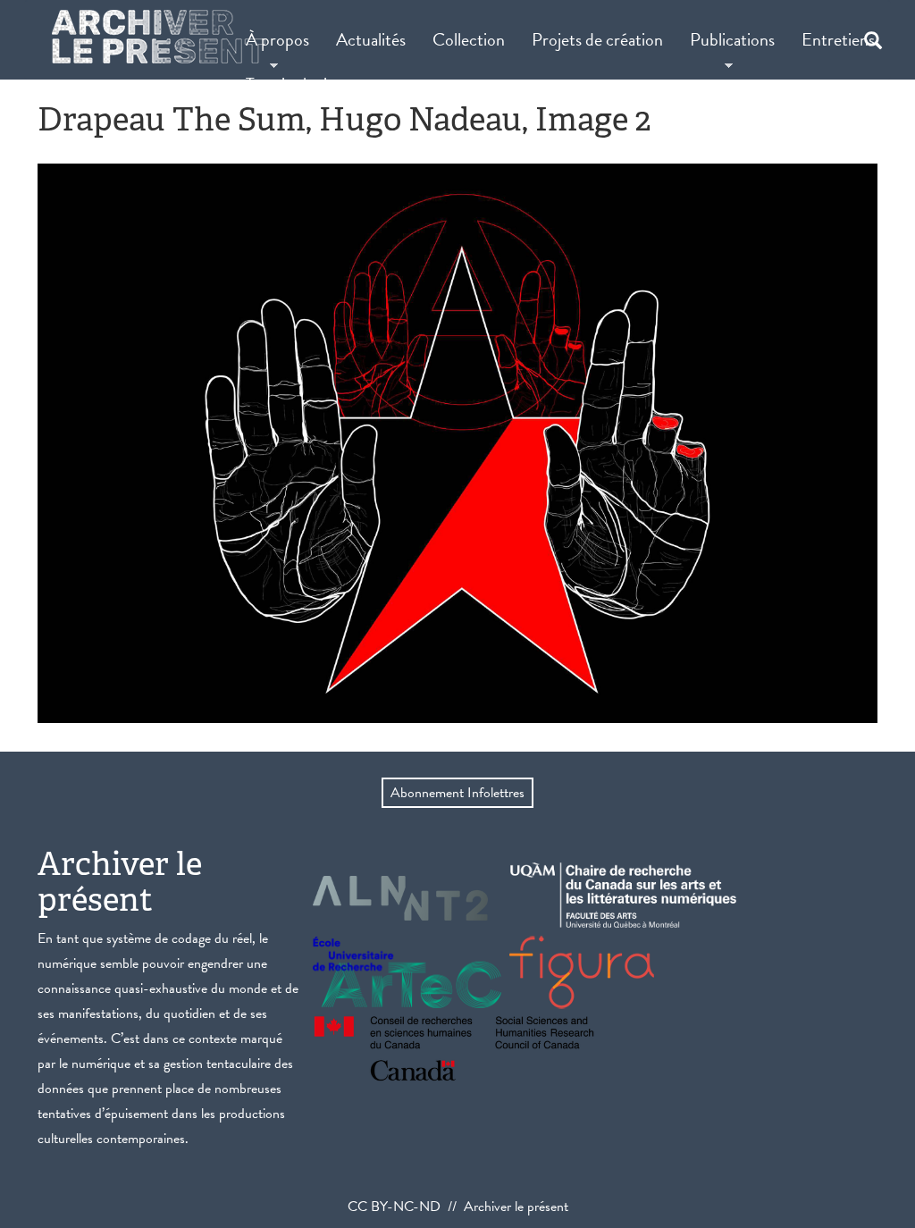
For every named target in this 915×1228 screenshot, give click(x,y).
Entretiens (838, 39)
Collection (468, 39)
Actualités (371, 39)
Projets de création (597, 39)
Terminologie (290, 84)
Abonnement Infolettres (457, 792)
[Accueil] (158, 36)
